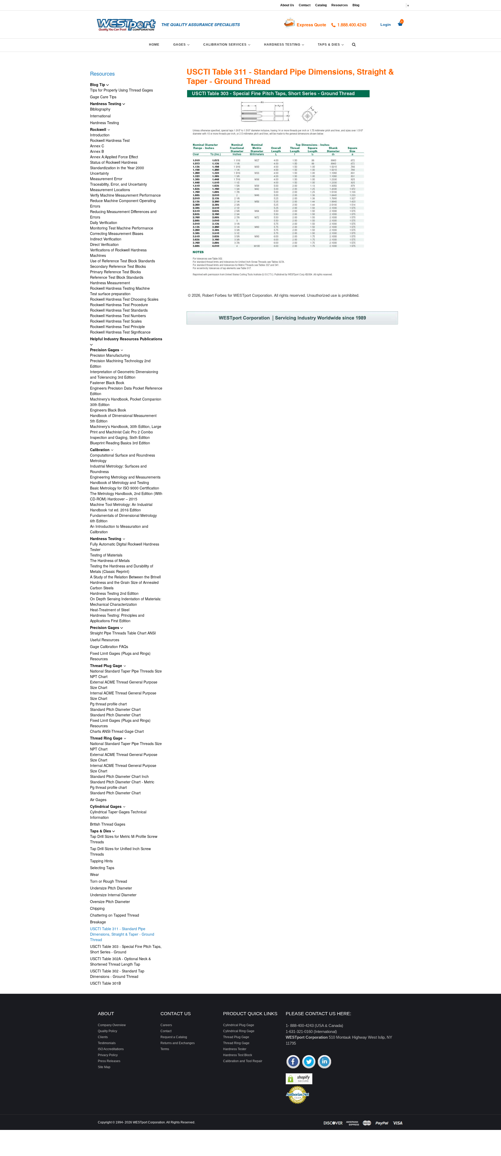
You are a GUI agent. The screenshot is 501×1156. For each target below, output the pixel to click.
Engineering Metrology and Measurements (125, 477)
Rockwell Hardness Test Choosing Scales (124, 299)
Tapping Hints (101, 860)
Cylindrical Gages (106, 806)
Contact (305, 5)
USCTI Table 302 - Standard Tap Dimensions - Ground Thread (117, 973)
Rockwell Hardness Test (110, 140)
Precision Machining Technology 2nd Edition (120, 363)
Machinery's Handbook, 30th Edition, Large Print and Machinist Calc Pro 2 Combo (125, 429)
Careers (166, 1025)
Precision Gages (105, 349)
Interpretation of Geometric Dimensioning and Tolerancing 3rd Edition (124, 374)
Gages (182, 44)
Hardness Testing (285, 44)
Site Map (104, 1067)
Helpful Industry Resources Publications (126, 338)
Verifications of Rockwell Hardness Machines (118, 252)
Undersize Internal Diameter (113, 894)
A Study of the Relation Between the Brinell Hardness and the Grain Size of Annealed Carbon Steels (125, 582)
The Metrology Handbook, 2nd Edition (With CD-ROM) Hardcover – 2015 (126, 496)
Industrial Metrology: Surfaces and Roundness (118, 468)
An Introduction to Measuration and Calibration (119, 529)
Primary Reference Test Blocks (115, 271)
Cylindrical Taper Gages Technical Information (118, 814)
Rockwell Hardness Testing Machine (120, 288)
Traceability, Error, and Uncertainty (118, 184)
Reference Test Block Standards (116, 277)
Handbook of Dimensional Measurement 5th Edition (123, 418)
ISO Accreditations (111, 1049)
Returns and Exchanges (177, 1043)
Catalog (321, 5)
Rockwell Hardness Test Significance (120, 332)
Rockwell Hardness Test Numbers (118, 315)
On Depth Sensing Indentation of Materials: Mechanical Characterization (125, 601)
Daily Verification (103, 222)
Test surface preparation (110, 293)
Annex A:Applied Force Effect (114, 156)
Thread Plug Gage (106, 665)
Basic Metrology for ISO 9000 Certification (124, 488)
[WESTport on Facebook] (293, 1062)
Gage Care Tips (103, 96)
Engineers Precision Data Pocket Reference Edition (126, 390)
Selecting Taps (102, 867)
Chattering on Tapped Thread (114, 915)
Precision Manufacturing (110, 355)
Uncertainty (99, 173)
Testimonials (107, 1043)
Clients (103, 1037)
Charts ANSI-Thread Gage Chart (117, 731)
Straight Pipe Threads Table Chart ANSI (123, 633)
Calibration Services (227, 44)
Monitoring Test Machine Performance (121, 228)
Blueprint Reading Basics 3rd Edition (120, 442)
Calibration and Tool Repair (242, 1061)
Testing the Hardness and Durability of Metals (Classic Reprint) (121, 568)
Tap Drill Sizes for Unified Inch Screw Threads (120, 851)
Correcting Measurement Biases (116, 233)
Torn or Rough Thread (108, 881)
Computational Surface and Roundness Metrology (122, 457)
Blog (356, 5)
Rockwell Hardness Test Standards (119, 310)
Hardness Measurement (110, 282)
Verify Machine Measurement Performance (125, 195)
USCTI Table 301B (105, 983)
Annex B (97, 151)
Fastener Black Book (107, 382)
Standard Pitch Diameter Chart (115, 709)
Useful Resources (104, 639)
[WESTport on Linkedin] (324, 1062)
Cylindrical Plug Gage (238, 1025)
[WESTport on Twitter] (308, 1062)
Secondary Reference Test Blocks (118, 266)
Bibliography (100, 109)
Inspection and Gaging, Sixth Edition (120, 437)
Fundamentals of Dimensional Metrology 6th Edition (123, 518)
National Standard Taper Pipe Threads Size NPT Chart (126, 673)
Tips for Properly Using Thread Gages (121, 90)
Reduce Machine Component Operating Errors (123, 203)
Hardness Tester (234, 1049)
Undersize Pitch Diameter (111, 888)
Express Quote (311, 25)
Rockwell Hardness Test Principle (117, 326)
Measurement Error (106, 178)
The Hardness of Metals (110, 560)
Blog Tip (98, 84)
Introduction (100, 134)
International (100, 115)
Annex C (97, 145)
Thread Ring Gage (106, 738)
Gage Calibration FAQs (109, 646)
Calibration (100, 449)
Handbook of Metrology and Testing (119, 482)
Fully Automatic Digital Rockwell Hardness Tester (124, 546)
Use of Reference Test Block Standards (122, 260)
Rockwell (98, 129)
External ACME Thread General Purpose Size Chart (123, 684)
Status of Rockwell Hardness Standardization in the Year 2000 (117, 165)
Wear (94, 874)
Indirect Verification (105, 238)
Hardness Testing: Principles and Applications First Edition (117, 618)
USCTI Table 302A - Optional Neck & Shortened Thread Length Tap (120, 961)
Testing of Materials (106, 555)
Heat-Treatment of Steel (109, 609)
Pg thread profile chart (108, 703)
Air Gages (98, 799)
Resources (339, 5)
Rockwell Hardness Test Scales (116, 321)
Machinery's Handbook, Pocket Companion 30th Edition (125, 401)
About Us (287, 5)
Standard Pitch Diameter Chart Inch (119, 776)
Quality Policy (107, 1031)
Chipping (97, 908)
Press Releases (109, 1061)
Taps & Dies (331, 44)
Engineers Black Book (108, 410)
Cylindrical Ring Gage (238, 1031)
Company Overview (112, 1025)
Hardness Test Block (237, 1055)
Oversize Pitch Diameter (110, 901)
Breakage (98, 921)
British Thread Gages (107, 824)
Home (154, 44)
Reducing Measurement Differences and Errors (123, 214)
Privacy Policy (108, 1055)
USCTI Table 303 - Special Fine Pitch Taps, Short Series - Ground (126, 949)
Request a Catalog (173, 1037)
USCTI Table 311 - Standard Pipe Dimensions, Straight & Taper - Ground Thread (122, 934)
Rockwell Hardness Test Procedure (119, 304)
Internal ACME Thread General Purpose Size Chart (123, 695)
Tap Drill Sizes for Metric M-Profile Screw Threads (123, 839)
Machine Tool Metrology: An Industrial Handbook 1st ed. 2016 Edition (121, 507)
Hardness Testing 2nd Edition (114, 593)
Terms (164, 1049)
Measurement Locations (110, 189)
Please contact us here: (318, 1013)
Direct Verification (104, 244)
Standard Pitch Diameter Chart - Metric (122, 781)
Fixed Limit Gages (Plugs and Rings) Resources (120, 656)
